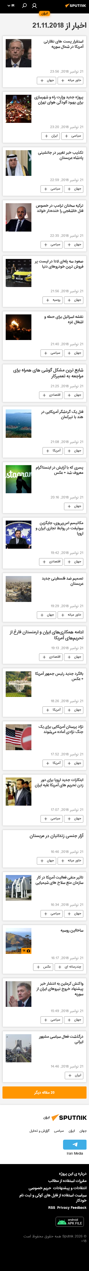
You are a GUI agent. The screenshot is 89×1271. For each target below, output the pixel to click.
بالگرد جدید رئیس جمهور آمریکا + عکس (59, 677)
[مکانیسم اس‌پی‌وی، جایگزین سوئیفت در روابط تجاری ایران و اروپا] (18, 535)
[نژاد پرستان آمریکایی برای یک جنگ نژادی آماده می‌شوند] (18, 737)
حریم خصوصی (40, 1188)
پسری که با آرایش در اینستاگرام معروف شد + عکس (59, 470)
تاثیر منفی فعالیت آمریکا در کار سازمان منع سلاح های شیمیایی (59, 880)
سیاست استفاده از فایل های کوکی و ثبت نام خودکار (53, 1198)
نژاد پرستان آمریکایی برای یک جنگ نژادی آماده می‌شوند (61, 729)
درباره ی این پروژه (73, 1173)
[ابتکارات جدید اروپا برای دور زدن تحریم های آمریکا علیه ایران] (18, 792)
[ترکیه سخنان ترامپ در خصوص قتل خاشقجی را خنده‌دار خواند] (18, 217)
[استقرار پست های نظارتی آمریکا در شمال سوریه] (18, 53)
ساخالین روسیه (72, 931)
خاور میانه (74, 81)
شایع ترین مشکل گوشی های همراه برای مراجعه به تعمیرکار (48, 373)
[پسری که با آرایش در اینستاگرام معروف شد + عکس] (18, 479)
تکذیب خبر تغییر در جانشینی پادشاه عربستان (60, 155)
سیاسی (76, 136)
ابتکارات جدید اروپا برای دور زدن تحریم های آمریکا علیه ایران (59, 783)
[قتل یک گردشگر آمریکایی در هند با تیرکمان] (18, 423)
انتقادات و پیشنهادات (70, 1188)
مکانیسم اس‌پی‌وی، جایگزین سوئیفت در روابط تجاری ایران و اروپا (59, 529)
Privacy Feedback (72, 1208)
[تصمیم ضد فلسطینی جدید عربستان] (18, 589)
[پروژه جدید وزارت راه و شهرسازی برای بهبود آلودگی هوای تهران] (18, 109)
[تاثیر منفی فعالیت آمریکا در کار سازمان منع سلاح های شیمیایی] (18, 888)
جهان (50, 81)
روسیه (56, 300)
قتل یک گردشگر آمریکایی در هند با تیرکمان (62, 415)
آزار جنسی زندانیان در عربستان (56, 836)
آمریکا (56, 451)
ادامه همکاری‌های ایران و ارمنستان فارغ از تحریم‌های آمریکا (46, 635)
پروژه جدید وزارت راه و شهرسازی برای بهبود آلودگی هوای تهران (58, 100)
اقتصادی (54, 395)
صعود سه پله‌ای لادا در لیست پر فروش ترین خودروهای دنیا (59, 264)
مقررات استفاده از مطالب (67, 1180)
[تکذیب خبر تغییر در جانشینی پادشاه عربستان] (18, 163)
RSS (51, 1207)
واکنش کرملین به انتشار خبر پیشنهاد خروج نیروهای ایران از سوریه (60, 989)
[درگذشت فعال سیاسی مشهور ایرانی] (18, 1048)
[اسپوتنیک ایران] (76, 8)
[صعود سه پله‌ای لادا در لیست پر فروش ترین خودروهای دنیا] (18, 273)
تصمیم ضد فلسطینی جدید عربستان (62, 581)
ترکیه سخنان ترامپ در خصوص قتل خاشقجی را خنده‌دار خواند (59, 208)
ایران (54, 136)
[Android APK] (70, 1223)
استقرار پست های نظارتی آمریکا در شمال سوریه (63, 44)
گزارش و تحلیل (39, 1131)
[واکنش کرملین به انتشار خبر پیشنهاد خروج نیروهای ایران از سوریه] (18, 994)
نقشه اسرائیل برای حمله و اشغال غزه (63, 320)
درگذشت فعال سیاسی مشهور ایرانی (61, 1039)
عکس (47, 967)
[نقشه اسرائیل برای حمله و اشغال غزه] (18, 327)
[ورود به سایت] (34, 5)
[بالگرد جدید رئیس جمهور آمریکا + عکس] (18, 684)
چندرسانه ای (73, 967)
